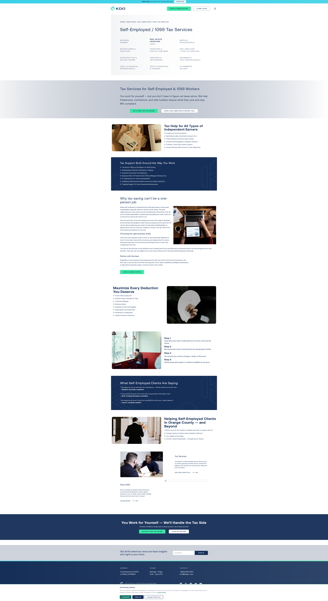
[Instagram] (186, 584)
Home (122, 22)
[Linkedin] (181, 584)
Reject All (138, 597)
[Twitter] (196, 584)
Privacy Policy (152, 583)
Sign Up (201, 553)
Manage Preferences (154, 597)
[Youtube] (201, 584)
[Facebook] (191, 584)
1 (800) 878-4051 (186, 572)
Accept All (125, 597)
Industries (131, 22)
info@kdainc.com (186, 574)
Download (180, 1)
